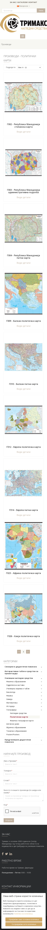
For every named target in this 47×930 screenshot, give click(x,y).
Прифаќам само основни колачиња (24, 919)
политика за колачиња (23, 914)
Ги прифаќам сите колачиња (24, 924)
